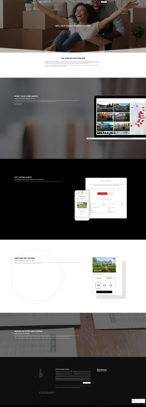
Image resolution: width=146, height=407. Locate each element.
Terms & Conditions (61, 387)
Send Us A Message (87, 382)
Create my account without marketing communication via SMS (72, 387)
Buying (40, 371)
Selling (40, 372)
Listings (40, 370)
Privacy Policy (57, 387)
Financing (40, 373)
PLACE (54, 392)
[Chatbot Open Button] (144, 405)
